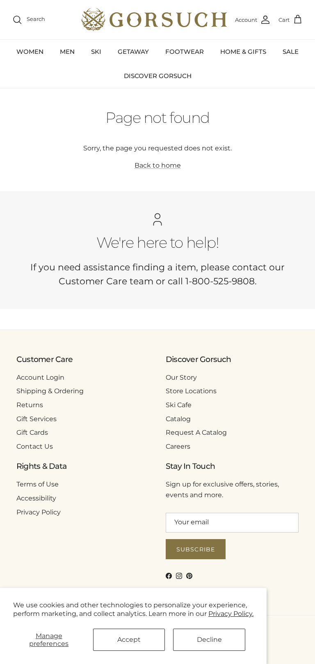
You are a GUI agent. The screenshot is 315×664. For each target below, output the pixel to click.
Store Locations (191, 391)
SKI (96, 51)
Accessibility (36, 498)
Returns (29, 405)
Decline (209, 639)
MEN (67, 51)
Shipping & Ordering (50, 391)
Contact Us (34, 446)
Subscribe (195, 549)
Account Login (40, 377)
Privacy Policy (38, 512)
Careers (178, 446)
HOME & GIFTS (243, 51)
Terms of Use (37, 484)
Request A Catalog (196, 432)
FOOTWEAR (184, 51)
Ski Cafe (179, 405)
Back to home (158, 165)
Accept (129, 639)
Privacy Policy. (230, 614)
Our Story (181, 377)
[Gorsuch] (154, 19)
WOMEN (29, 51)
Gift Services (36, 419)
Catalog (178, 419)
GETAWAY (133, 51)
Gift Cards (32, 432)
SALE (291, 51)
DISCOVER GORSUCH (158, 76)
